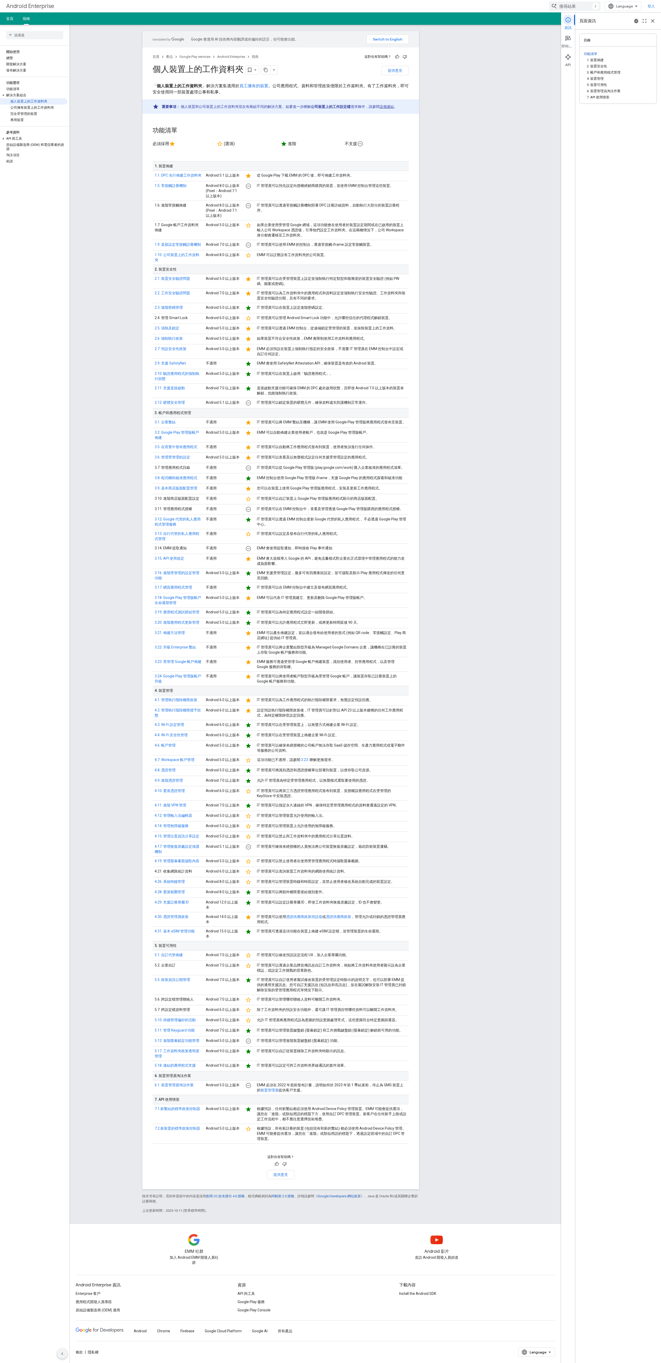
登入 (651, 6)
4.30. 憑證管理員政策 (171, 917)
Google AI (259, 1331)
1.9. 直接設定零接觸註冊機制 (178, 244)
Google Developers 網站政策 (339, 1196)
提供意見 (395, 70)
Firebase (187, 1331)
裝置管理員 (270, 1090)
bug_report (636, 21)
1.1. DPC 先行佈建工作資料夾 (178, 175)
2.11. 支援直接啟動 (170, 388)
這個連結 (387, 107)
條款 (79, 1352)
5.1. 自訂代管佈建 (169, 955)
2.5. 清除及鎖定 (167, 328)
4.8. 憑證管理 (165, 770)
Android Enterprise (30, 6)
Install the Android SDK (417, 1293)
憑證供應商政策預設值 (304, 917)
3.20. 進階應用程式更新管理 (177, 622)
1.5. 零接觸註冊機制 (170, 186)
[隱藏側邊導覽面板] (62, 1354)
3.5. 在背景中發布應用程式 (176, 447)
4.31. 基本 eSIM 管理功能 (175, 931)
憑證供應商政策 (338, 917)
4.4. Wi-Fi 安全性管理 (171, 735)
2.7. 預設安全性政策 (170, 349)
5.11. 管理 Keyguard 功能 (175, 1030)
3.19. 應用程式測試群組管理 (177, 612)
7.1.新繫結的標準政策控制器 (177, 1109)
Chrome (163, 1331)
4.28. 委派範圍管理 (170, 892)
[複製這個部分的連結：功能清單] (182, 131)
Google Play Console (254, 1310)
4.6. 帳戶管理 (165, 745)
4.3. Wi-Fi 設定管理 (169, 725)
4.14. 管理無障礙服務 (171, 826)
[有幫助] (397, 57)
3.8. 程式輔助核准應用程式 (176, 478)
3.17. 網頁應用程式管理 (173, 587)
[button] (33, 95)
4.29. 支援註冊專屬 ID (172, 902)
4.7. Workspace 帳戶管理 (174, 760)
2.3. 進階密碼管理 (169, 307)
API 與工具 (246, 1293)
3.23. (305, 760)
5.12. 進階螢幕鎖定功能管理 (177, 1041)
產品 (169, 57)
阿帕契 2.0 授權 (282, 1196)
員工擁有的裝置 (253, 85)
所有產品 (285, 1331)
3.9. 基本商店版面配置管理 (176, 488)
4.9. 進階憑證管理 (169, 780)
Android (140, 1331)
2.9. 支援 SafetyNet (170, 363)
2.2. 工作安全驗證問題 (172, 293)
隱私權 (93, 1352)
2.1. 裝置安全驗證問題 (172, 278)
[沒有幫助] (405, 57)
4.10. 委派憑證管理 (170, 791)
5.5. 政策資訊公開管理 (172, 980)
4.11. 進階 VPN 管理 (170, 805)
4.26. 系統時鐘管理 (170, 881)
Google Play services (194, 57)
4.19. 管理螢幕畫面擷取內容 (177, 861)
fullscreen (644, 21)
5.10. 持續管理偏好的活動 (175, 1020)
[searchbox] (34, 35)
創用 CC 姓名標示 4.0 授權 (225, 1196)
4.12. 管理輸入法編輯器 (173, 815)
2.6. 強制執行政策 (169, 338)
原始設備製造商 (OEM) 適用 (98, 1310)
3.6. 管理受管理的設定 (172, 457)
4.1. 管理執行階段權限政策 (176, 700)
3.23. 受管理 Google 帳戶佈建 (178, 662)
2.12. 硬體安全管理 (170, 402)
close (653, 21)
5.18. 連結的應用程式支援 (175, 1065)
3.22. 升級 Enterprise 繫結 (175, 647)
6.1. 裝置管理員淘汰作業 (174, 1085)
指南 (26, 18)
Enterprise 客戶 (88, 1293)
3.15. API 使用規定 (169, 558)
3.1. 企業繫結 (165, 422)
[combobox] (575, 6)
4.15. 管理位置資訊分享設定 (177, 836)
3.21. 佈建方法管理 (170, 633)
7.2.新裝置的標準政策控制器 (177, 1128)
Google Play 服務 (251, 1302)
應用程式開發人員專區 (94, 1302)
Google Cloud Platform (223, 1331)
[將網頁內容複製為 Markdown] (266, 70)
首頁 (9, 18)
